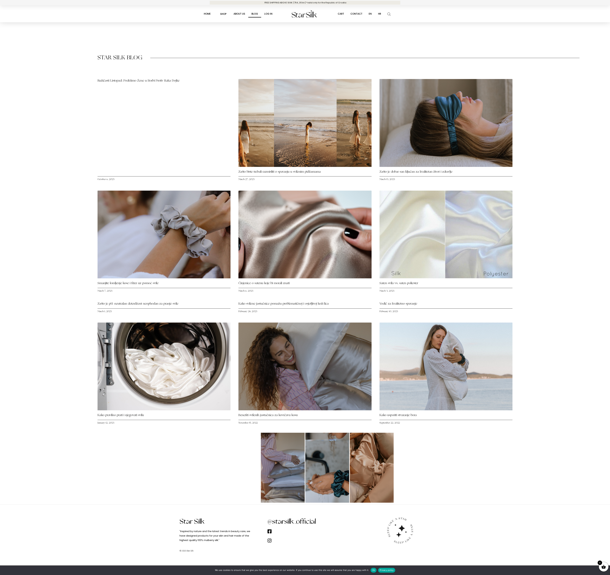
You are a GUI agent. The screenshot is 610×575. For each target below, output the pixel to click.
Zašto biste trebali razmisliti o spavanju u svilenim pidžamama (280, 171)
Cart (341, 13)
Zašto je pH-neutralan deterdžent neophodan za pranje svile (138, 303)
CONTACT (356, 13)
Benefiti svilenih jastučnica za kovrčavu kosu (268, 415)
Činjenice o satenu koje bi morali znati (264, 283)
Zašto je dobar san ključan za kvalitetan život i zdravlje (416, 171)
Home (207, 13)
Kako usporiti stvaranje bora (398, 415)
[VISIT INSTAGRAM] (238, 468)
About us (239, 13)
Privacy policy (387, 570)
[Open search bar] (389, 13)
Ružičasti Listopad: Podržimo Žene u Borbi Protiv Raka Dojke (139, 80)
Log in (268, 13)
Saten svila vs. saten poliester (399, 283)
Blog (254, 13)
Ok (373, 570)
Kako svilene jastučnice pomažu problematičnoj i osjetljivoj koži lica (283, 303)
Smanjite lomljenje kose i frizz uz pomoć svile (128, 283)
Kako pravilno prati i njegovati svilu (121, 415)
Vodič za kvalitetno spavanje (398, 303)
